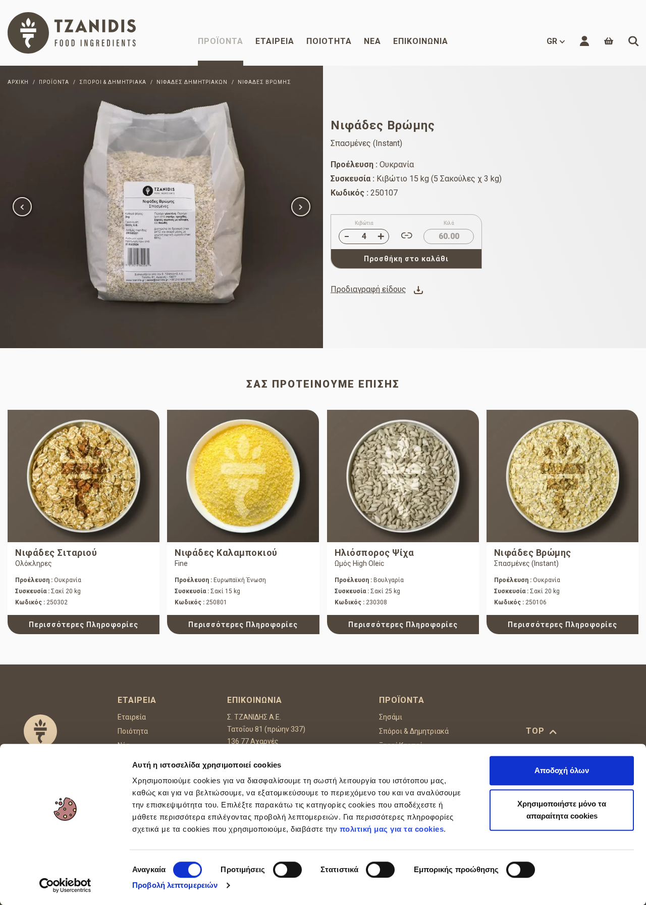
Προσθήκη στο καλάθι (406, 259)
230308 (361, 602)
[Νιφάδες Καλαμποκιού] (243, 476)
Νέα (372, 41)
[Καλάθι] (608, 41)
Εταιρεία (274, 41)
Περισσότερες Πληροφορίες (83, 625)
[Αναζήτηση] (633, 41)
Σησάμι (390, 717)
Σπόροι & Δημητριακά (414, 731)
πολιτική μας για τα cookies (392, 829)
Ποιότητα (329, 41)
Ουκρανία (48, 580)
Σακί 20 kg (48, 591)
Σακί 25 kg (367, 591)
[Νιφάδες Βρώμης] (161, 207)
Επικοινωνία (420, 41)
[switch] (287, 870)
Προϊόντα (220, 41)
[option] (161, 207)
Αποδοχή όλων (561, 770)
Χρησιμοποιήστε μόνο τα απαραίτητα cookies (561, 809)
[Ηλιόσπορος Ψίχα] (403, 476)
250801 (201, 602)
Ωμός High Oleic (359, 563)
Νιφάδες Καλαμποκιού (226, 552)
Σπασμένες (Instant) (526, 563)
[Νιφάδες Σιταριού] (83, 476)
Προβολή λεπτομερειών (175, 885)
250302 (41, 602)
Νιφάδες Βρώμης (532, 552)
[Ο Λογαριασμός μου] (584, 41)
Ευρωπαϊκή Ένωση (220, 580)
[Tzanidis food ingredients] (72, 33)
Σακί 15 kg (207, 591)
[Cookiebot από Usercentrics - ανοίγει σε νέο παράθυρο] (65, 885)
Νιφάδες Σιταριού (56, 552)
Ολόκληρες (33, 563)
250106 (520, 602)
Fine (181, 563)
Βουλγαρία (369, 580)
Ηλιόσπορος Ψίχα (374, 552)
